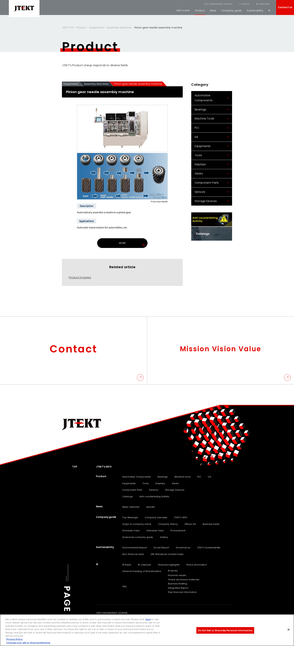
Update (150, 506)
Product (200, 10)
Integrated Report (178, 588)
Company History (168, 524)
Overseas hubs (155, 530)
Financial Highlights (168, 564)
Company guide (231, 10)
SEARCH (245, 4)
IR (269, 10)
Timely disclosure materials (183, 579)
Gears (199, 173)
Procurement (177, 530)
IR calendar (144, 564)
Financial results (177, 575)
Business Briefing (177, 583)
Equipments (96, 27)
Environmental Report (134, 547)
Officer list (190, 524)
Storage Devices (206, 201)
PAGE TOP (67, 611)
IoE (196, 137)
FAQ (124, 586)
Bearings (200, 109)
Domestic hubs (131, 530)
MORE (122, 243)
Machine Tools (204, 118)
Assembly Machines (119, 27)
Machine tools (183, 476)
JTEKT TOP (68, 27)
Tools (198, 155)
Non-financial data (133, 554)
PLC (197, 128)
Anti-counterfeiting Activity (154, 496)
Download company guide (137, 537)
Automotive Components (204, 97)
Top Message (130, 517)
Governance (183, 547)
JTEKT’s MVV (183, 10)
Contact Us (285, 7)
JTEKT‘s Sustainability (208, 547)
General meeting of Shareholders (141, 571)
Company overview (156, 517)
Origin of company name (136, 524)
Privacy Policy (14, 639)
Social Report (161, 547)
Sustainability (255, 10)
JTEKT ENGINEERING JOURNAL (218, 4)
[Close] (288, 629)
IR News (126, 564)
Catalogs (127, 496)
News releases (130, 506)
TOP (74, 466)
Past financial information (182, 592)
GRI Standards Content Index (167, 554)
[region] (147, 630)
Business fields (211, 524)
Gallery (164, 537)
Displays (200, 164)
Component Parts (207, 183)
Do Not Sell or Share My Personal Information (225, 630)
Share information (196, 564)
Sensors (200, 192)
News (213, 10)
